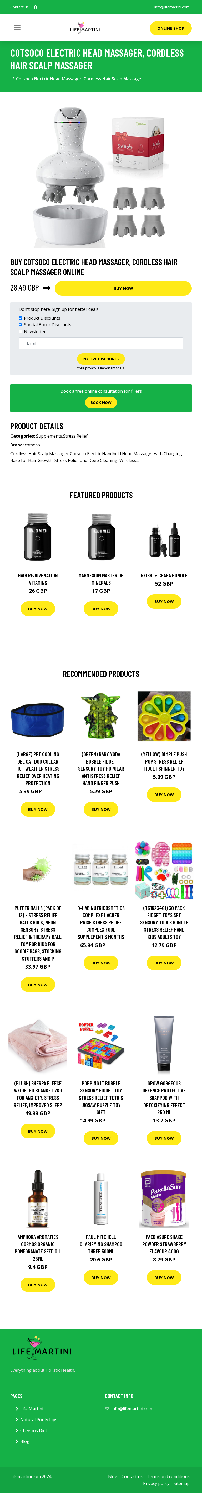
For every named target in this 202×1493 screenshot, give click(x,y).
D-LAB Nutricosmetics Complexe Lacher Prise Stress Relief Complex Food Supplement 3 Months (101, 922)
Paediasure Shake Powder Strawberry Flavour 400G (164, 1243)
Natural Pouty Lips (38, 1419)
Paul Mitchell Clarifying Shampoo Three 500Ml (101, 1243)
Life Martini (31, 1409)
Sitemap (182, 1483)
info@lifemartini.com (172, 6)
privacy (90, 368)
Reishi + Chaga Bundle (164, 575)
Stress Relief (75, 436)
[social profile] (35, 7)
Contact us (132, 1476)
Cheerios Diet (33, 1430)
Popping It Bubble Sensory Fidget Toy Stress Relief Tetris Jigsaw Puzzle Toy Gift (101, 1097)
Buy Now (123, 288)
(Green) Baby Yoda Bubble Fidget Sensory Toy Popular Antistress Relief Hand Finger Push (101, 768)
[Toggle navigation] (17, 28)
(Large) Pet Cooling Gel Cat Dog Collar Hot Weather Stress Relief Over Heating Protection (37, 768)
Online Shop (170, 28)
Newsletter (35, 331)
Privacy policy (156, 1483)
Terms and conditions (168, 1476)
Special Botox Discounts (47, 325)
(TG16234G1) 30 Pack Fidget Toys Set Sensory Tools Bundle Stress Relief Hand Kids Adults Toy (164, 922)
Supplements (49, 436)
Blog (24, 1441)
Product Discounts (42, 318)
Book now (101, 402)
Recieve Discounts (101, 358)
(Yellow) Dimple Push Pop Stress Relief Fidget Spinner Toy (164, 761)
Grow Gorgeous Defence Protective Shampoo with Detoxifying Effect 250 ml (164, 1097)
